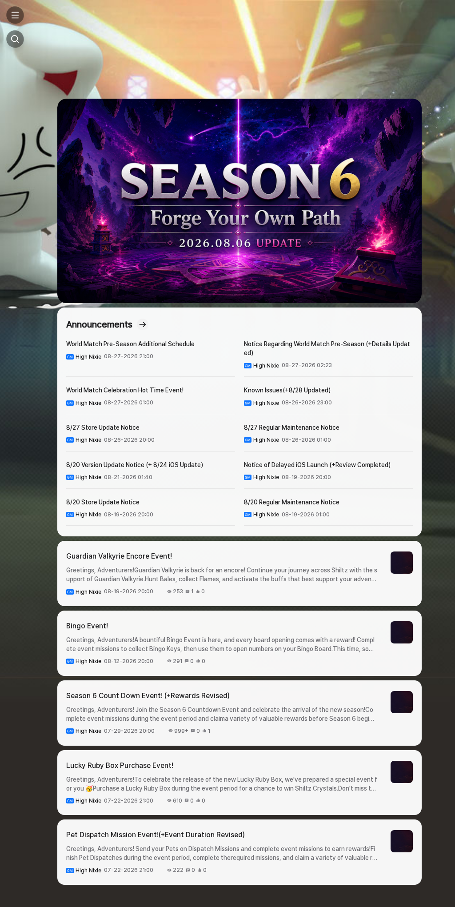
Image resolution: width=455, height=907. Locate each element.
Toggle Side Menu (15, 15)
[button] (239, 201)
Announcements (99, 324)
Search (15, 39)
